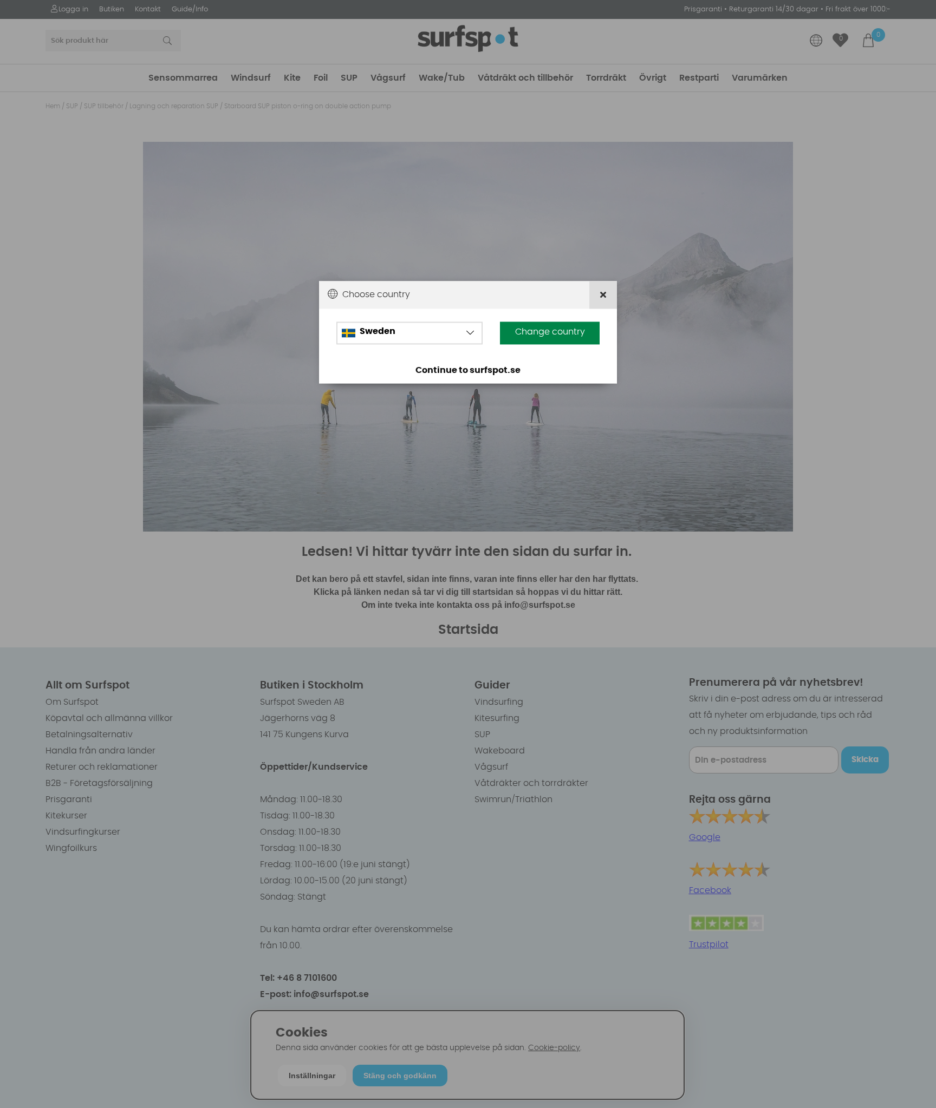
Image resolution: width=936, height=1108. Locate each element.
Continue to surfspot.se (468, 370)
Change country (550, 332)
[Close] (603, 295)
